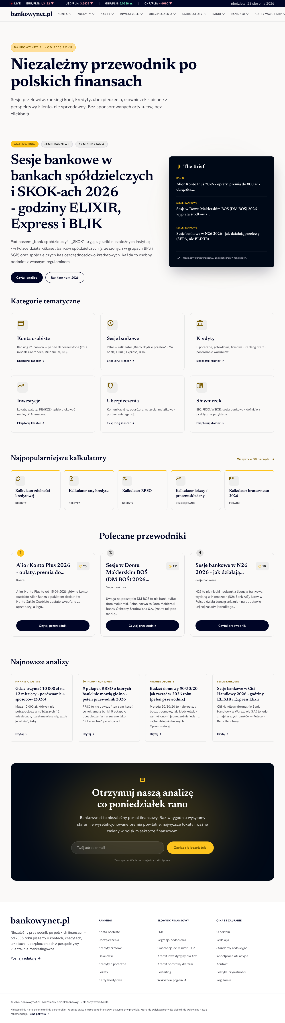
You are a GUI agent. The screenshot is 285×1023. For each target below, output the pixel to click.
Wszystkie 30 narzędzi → (255, 459)
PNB (160, 932)
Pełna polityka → (39, 1014)
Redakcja (222, 940)
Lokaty (103, 972)
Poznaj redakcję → (26, 958)
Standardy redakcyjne (232, 948)
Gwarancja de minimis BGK (176, 948)
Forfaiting (164, 972)
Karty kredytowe (110, 980)
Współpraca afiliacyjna (232, 956)
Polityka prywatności (231, 972)
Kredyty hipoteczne (112, 964)
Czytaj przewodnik (53, 626)
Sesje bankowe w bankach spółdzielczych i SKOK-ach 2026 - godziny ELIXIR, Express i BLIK (82, 193)
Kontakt (222, 964)
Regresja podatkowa (171, 940)
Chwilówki (106, 956)
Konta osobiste (109, 932)
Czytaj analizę (26, 278)
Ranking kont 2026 (65, 278)
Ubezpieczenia (109, 940)
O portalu (223, 932)
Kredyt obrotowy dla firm (175, 964)
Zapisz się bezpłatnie (190, 847)
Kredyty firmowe (110, 948)
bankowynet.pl (31, 14)
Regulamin (223, 980)
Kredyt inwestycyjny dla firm (177, 956)
